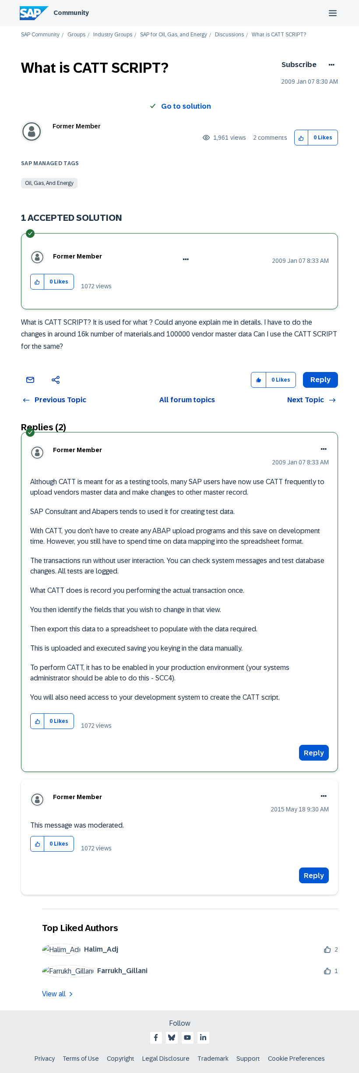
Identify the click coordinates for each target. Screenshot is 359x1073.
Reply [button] (320, 379)
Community (71, 12)
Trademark (213, 1058)
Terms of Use (81, 1058)
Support (248, 1058)
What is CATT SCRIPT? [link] (279, 35)
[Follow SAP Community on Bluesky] (171, 1037)
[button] (301, 137)
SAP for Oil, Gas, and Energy (173, 35)
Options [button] (329, 65)
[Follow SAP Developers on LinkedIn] (203, 1037)
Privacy (45, 1058)
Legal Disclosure (166, 1058)
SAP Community (40, 35)
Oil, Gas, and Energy (49, 183)
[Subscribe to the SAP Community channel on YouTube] (187, 1037)
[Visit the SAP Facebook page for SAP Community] (155, 1037)
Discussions (229, 35)
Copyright (120, 1058)
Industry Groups (112, 35)
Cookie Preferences (296, 1058)
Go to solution (186, 106)
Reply (314, 753)
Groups (76, 35)
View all (54, 994)
